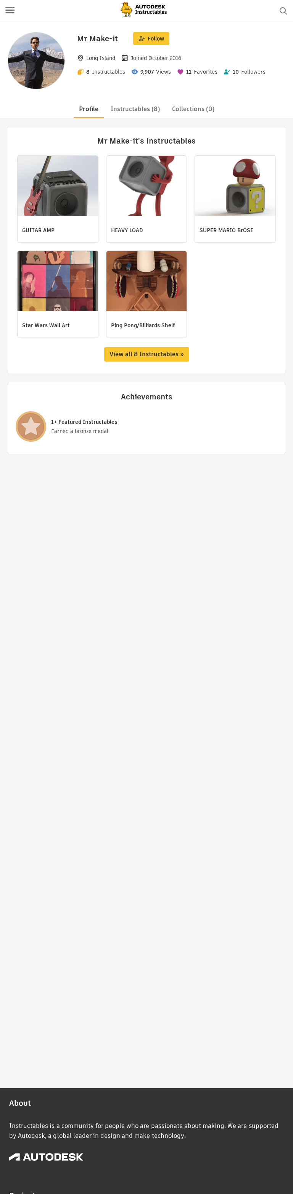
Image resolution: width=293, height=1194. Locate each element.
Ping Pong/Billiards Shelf (143, 325)
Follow (156, 38)
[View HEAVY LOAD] (146, 187)
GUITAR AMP (38, 230)
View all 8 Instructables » (146, 354)
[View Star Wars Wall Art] (58, 282)
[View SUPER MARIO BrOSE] (235, 187)
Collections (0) (193, 109)
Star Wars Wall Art (46, 325)
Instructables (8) (135, 109)
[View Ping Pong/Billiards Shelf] (146, 282)
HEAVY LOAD (127, 230)
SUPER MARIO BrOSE (226, 230)
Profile (88, 109)
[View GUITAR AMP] (58, 187)
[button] (9, 11)
